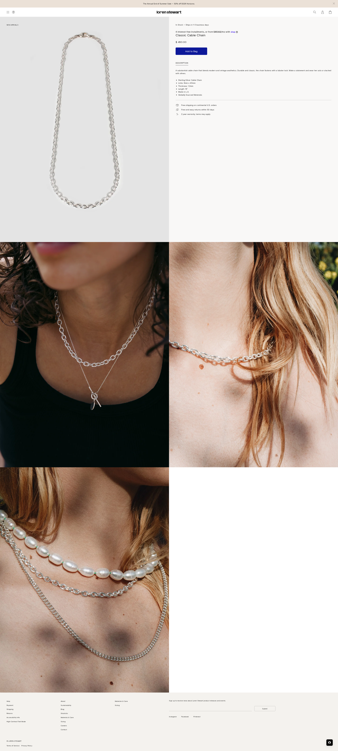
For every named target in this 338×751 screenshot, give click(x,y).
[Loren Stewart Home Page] (169, 12)
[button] (334, 3)
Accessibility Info (13, 717)
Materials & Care (67, 717)
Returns (10, 713)
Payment (10, 705)
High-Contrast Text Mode (16, 721)
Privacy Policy (26, 746)
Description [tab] (182, 63)
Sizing (63, 721)
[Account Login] (322, 12)
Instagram (173, 716)
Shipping (10, 709)
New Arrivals (12, 25)
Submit (264, 709)
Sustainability (66, 705)
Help (8, 701)
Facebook (185, 716)
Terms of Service (13, 746)
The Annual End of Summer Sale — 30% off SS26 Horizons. (169, 4)
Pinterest (196, 716)
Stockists (64, 713)
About (63, 701)
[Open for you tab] (329, 742)
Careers (64, 725)
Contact (64, 729)
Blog (62, 709)
